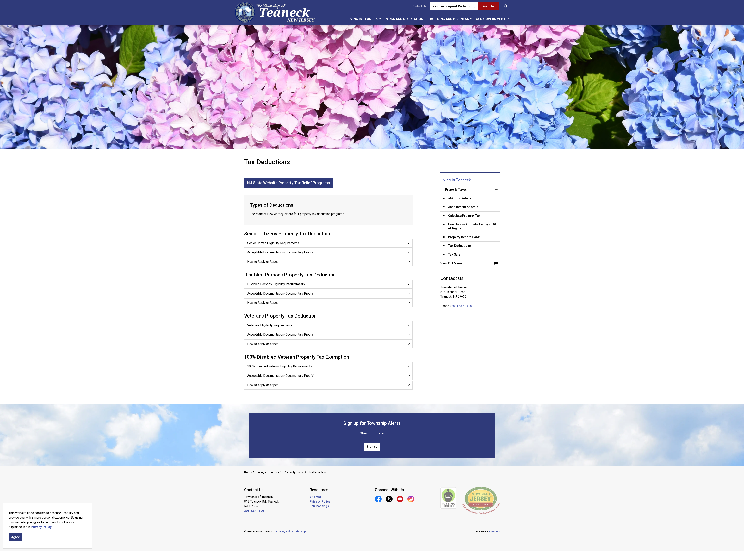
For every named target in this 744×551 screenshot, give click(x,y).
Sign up (372, 446)
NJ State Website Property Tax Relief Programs (288, 182)
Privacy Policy (41, 527)
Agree (15, 537)
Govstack (494, 531)
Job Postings (319, 506)
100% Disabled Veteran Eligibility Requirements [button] (279, 366)
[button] (466, 263)
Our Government (491, 19)
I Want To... (488, 6)
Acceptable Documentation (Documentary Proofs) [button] (280, 252)
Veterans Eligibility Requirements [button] (269, 325)
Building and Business (449, 19)
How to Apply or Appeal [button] (263, 261)
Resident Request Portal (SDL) (453, 6)
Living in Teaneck (362, 19)
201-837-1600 (254, 511)
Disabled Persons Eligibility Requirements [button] (276, 284)
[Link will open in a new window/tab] (448, 498)
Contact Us (419, 6)
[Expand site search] (506, 6)
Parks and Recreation (404, 19)
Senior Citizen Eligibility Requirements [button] (273, 243)
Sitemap (316, 497)
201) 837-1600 (461, 306)
